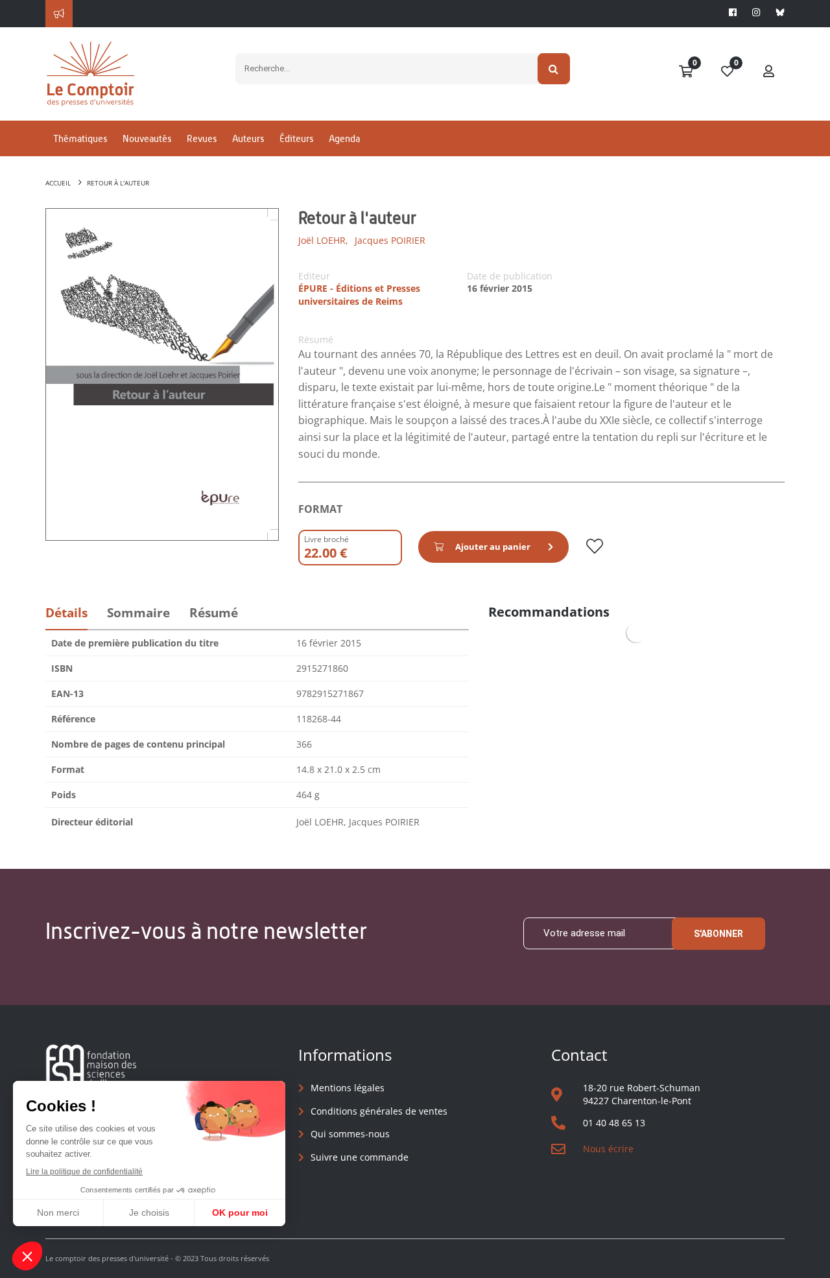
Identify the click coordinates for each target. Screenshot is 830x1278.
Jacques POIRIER (390, 240)
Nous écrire (608, 1148)
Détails (66, 612)
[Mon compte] (769, 72)
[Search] (554, 68)
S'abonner (718, 934)
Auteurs (248, 138)
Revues (202, 138)
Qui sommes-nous (350, 1134)
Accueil (58, 182)
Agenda (344, 138)
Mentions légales (348, 1088)
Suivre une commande (360, 1157)
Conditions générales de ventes (379, 1111)
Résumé (213, 612)
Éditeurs (296, 138)
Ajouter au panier (492, 546)
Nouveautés (147, 138)
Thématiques (80, 138)
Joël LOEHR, (323, 240)
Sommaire (138, 612)
